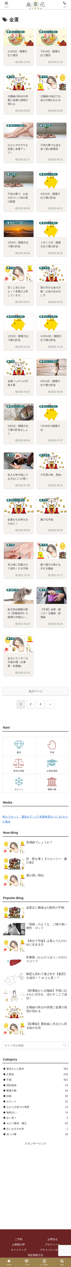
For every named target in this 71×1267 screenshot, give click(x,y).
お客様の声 (18, 1244)
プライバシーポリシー (52, 1249)
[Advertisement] (35, 1181)
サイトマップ (18, 1249)
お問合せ (53, 1239)
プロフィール (52, 1244)
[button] (65, 1045)
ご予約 (18, 1239)
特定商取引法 (35, 1255)
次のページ (35, 691)
